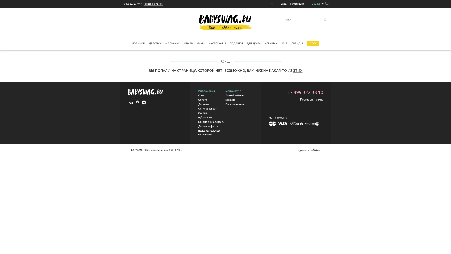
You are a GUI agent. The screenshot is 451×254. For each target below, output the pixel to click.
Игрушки (271, 43)
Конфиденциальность (211, 121)
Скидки (202, 113)
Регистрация (297, 3)
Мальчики (172, 43)
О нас (201, 95)
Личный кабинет (235, 95)
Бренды (297, 43)
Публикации (205, 117)
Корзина (230, 99)
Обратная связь (235, 104)
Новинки (138, 43)
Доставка (203, 104)
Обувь (188, 43)
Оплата (202, 99)
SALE (284, 43)
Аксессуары (217, 43)
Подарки (236, 43)
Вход (284, 3)
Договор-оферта (208, 126)
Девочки (155, 43)
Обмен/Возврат (207, 108)
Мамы (201, 43)
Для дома (254, 43)
